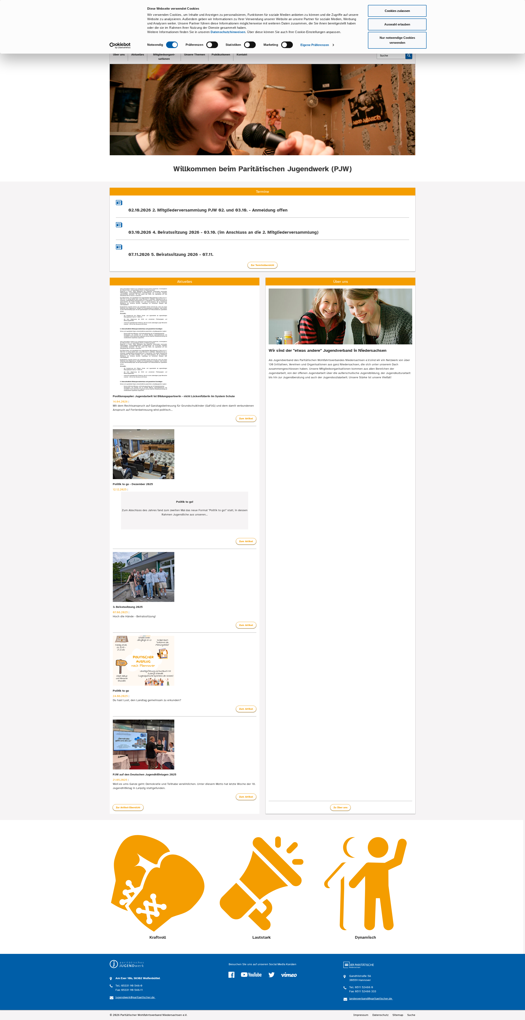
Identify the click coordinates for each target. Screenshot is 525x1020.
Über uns (119, 54)
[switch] (212, 44)
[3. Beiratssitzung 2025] (184, 577)
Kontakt (242, 54)
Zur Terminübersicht (262, 265)
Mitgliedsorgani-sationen (164, 57)
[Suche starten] (408, 55)
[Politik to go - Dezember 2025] (184, 454)
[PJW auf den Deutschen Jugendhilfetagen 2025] (184, 744)
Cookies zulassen (397, 11)
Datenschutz (380, 1015)
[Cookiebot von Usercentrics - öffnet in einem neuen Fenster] (120, 46)
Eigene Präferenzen (314, 45)
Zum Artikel (246, 418)
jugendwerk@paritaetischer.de (135, 997)
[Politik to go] (184, 661)
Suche (411, 1015)
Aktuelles (137, 54)
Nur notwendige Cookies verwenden (397, 40)
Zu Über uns (340, 807)
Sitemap (398, 1015)
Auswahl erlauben (397, 24)
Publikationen (221, 54)
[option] (184, 355)
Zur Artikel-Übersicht (128, 807)
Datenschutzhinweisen (228, 32)
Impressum (360, 1015)
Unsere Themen (194, 54)
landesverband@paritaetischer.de (371, 998)
